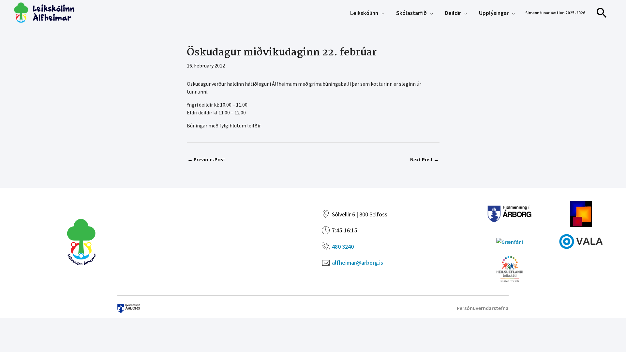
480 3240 (343, 246)
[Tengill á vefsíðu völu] (581, 240)
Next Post (424, 159)
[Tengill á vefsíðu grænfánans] (509, 241)
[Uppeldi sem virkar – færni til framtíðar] (581, 213)
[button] (602, 13)
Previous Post (206, 159)
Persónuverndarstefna (483, 308)
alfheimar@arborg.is (357, 262)
